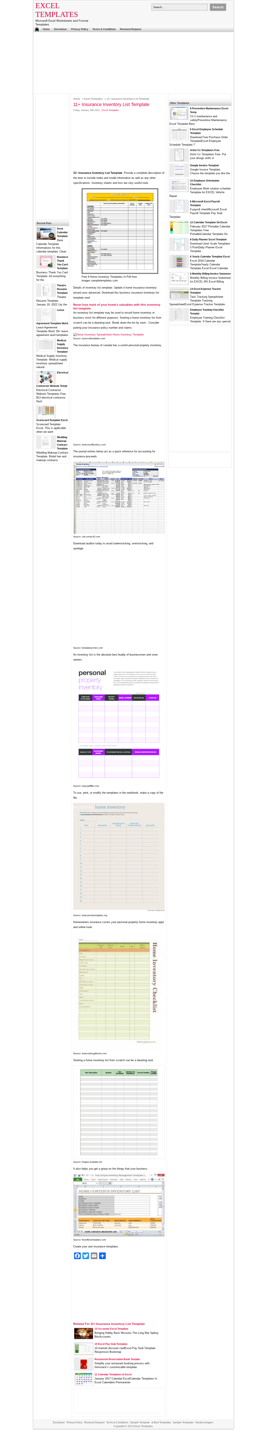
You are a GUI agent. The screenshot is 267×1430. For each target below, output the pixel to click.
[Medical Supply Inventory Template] (46, 350)
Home (46, 29)
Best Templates (162, 1422)
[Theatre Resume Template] (46, 295)
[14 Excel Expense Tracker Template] (179, 297)
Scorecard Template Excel (52, 420)
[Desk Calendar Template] (46, 238)
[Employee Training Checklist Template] (179, 320)
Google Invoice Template (204, 165)
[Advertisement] (133, 62)
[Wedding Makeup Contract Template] (46, 447)
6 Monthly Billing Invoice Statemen (210, 273)
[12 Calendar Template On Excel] (179, 232)
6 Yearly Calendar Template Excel (210, 256)
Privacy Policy (79, 29)
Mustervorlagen (204, 1422)
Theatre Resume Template (62, 289)
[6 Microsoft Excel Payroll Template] (179, 211)
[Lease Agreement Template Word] (46, 320)
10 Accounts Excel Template (111, 1328)
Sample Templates (183, 1422)
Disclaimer (60, 29)
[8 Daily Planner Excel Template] (179, 249)
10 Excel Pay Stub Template (110, 1344)
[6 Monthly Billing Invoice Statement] (179, 283)
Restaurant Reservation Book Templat (117, 1359)
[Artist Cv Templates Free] (179, 160)
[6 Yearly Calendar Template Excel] (179, 266)
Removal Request (130, 29)
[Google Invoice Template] (179, 175)
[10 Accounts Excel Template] (83, 1337)
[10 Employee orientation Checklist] (179, 190)
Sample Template (140, 1422)
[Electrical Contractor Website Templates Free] (46, 382)
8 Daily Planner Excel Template (208, 239)
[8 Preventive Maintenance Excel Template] (179, 118)
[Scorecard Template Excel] (46, 417)
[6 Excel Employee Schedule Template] (179, 139)
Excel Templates (93, 98)
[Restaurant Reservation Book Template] (83, 1369)
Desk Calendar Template (62, 232)
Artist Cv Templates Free (205, 150)
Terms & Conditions (104, 29)
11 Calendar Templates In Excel (113, 1374)
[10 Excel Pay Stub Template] (83, 1353)
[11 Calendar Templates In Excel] (84, 1384)
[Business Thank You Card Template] (46, 267)
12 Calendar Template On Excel (208, 222)
